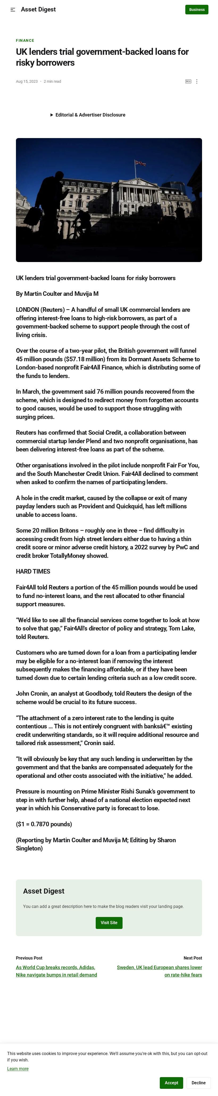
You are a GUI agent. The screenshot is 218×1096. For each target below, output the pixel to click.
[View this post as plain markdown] (188, 81)
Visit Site (109, 922)
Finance (25, 40)
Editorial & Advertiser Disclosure (90, 115)
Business (197, 9)
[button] (13, 10)
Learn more (17, 1068)
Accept (171, 1082)
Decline (199, 1082)
